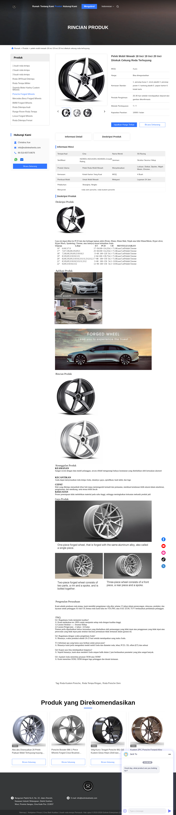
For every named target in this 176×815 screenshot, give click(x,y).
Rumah (35, 6)
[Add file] (125, 811)
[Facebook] (163, 539)
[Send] (169, 811)
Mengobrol (89, 6)
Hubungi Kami (70, 6)
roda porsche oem (112, 683)
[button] (15, 736)
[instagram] (163, 552)
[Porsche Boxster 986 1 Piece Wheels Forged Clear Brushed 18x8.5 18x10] (68, 730)
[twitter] (163, 566)
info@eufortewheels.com (29, 148)
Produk (58, 6)
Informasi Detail (73, 136)
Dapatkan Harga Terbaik (124, 125)
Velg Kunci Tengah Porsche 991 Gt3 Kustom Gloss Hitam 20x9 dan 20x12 (107, 751)
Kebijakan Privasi (35, 812)
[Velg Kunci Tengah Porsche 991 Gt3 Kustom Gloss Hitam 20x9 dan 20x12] (108, 730)
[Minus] (169, 754)
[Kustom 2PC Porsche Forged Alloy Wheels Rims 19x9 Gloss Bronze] (147, 730)
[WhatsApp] (16, 159)
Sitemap (22, 812)
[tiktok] (163, 559)
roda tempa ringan (91, 683)
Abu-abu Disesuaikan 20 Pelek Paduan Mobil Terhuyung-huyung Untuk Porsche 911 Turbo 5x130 (27, 751)
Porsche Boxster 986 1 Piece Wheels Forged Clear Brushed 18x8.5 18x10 (65, 751)
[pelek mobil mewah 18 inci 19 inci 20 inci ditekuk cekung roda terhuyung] (81, 80)
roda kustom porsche (70, 683)
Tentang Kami (47, 6)
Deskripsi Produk (111, 136)
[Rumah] (14, 6)
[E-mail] (22, 159)
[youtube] (163, 546)
